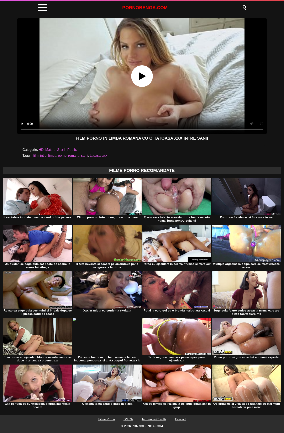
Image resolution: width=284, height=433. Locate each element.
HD (41, 149)
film (35, 155)
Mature (50, 149)
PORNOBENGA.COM (145, 7)
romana (73, 155)
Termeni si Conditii (154, 419)
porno (62, 155)
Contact (180, 419)
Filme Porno (106, 419)
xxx (104, 155)
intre (43, 155)
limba (52, 155)
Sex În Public (67, 149)
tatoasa (95, 155)
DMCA (128, 419)
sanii (84, 155)
